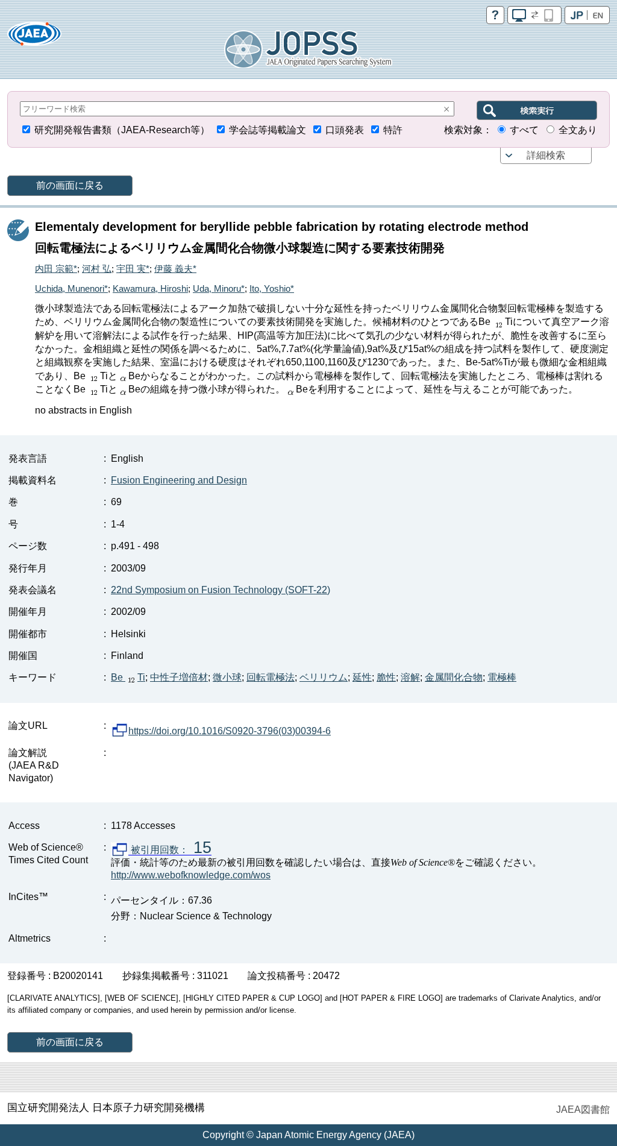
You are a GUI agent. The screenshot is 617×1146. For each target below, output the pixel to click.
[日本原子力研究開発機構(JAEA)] (34, 38)
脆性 (386, 677)
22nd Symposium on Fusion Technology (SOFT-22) (220, 590)
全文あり (578, 130)
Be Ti (128, 677)
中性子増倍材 (179, 677)
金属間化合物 (454, 677)
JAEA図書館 (583, 1109)
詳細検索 (546, 155)
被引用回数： (169, 850)
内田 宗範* (56, 268)
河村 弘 (96, 268)
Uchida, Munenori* (71, 288)
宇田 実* (132, 268)
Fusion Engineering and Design (179, 480)
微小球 (227, 677)
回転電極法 (270, 677)
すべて (524, 130)
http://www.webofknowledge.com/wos (191, 875)
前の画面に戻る (70, 185)
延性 (362, 677)
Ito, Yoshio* (271, 288)
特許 (392, 130)
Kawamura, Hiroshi (150, 288)
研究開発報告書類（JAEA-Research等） (122, 130)
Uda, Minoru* (219, 288)
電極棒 (501, 677)
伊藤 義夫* (175, 268)
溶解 (410, 677)
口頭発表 (344, 130)
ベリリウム (323, 677)
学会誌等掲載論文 (267, 130)
